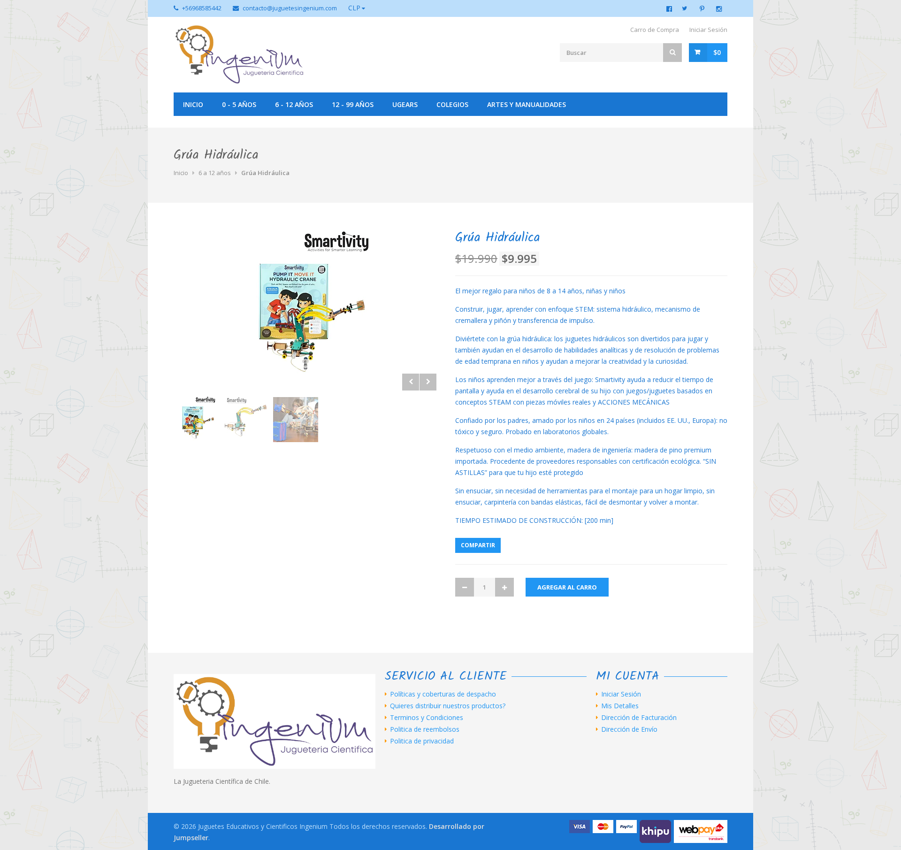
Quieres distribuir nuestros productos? (447, 706)
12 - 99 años (353, 104)
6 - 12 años (294, 104)
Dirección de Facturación (639, 717)
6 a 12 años (215, 172)
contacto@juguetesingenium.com (290, 8)
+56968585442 (201, 8)
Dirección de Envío (629, 729)
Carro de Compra (654, 29)
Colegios (452, 104)
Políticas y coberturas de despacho (443, 694)
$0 (717, 52)
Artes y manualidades (526, 104)
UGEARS (405, 104)
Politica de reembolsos (424, 729)
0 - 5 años (239, 104)
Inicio (193, 104)
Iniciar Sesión (708, 29)
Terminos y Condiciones (426, 717)
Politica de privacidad (422, 741)
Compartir (478, 545)
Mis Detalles (620, 706)
